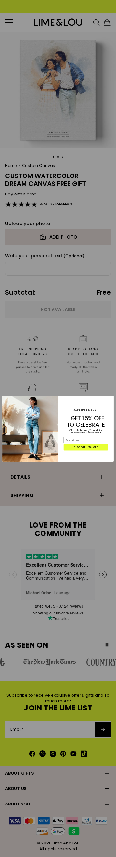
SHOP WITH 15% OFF (86, 447)
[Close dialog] (110, 399)
